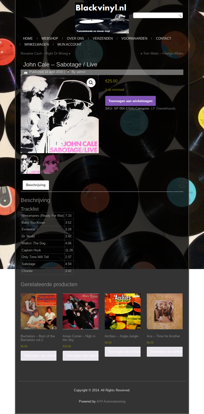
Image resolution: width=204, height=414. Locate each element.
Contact (163, 38)
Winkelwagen (36, 44)
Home (28, 38)
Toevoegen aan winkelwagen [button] (44, 355)
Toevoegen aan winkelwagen (130, 101)
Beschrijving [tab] (36, 185)
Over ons (75, 38)
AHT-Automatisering (111, 401)
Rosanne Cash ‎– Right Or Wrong (44, 53)
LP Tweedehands (163, 108)
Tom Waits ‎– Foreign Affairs (163, 53)
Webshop (50, 38)
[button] (91, 82)
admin (81, 72)
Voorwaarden (134, 38)
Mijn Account (69, 44)
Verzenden (103, 38)
